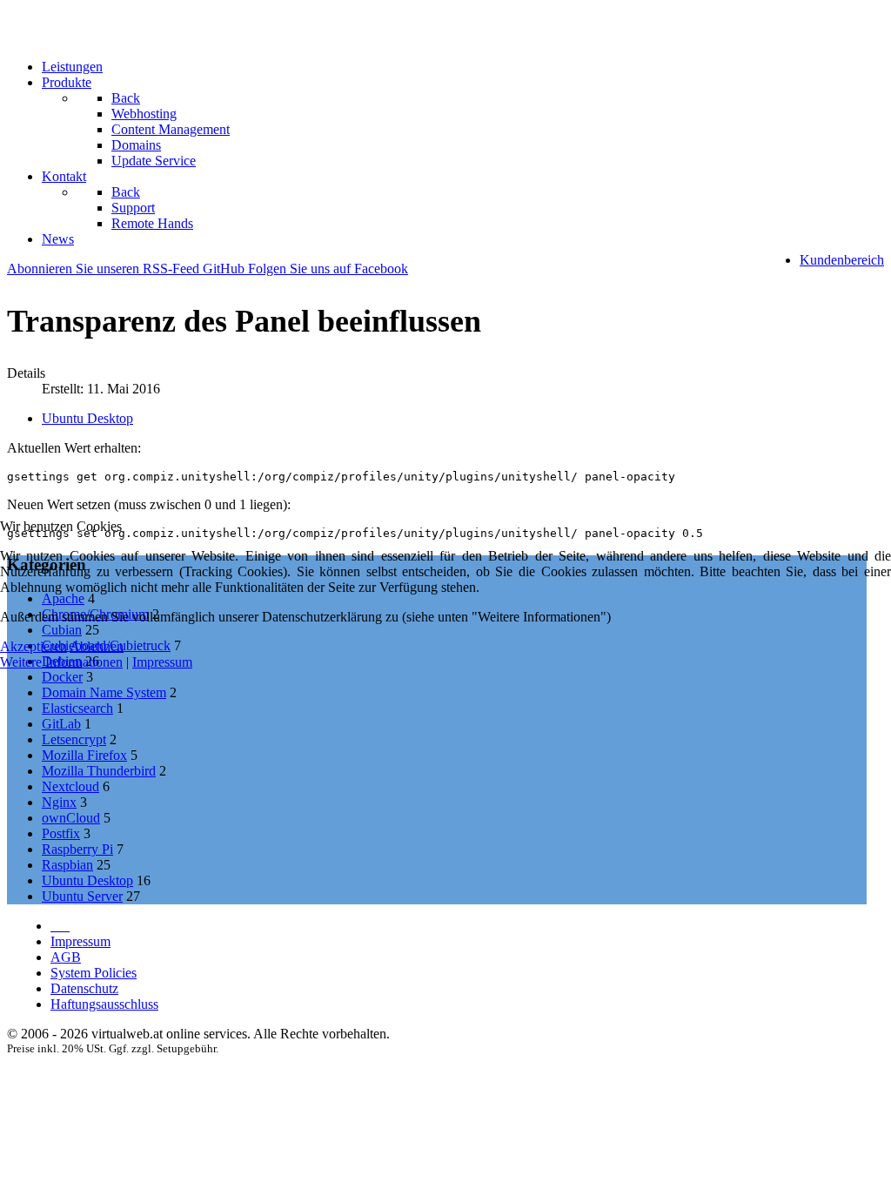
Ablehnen (97, 646)
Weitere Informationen (61, 662)
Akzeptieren (33, 646)
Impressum (162, 662)
